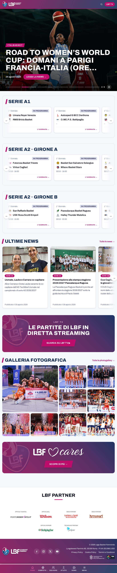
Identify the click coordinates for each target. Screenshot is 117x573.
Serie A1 (19, 101)
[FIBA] (111, 557)
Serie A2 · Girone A (33, 149)
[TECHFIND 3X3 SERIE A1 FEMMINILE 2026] (30, 388)
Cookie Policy (90, 552)
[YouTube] (57, 551)
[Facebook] (37, 551)
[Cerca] (101, 4)
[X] (50, 551)
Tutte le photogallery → (103, 360)
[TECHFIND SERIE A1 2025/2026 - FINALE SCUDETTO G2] (72, 424)
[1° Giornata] (28, 120)
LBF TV (109, 4)
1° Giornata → (43, 129)
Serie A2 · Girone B (33, 197)
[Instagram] (43, 551)
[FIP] (97, 557)
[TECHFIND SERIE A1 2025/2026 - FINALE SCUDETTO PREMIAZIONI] (16, 424)
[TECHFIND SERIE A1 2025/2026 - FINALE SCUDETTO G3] (72, 400)
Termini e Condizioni (106, 552)
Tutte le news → (107, 241)
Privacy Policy (77, 552)
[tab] (13, 87)
